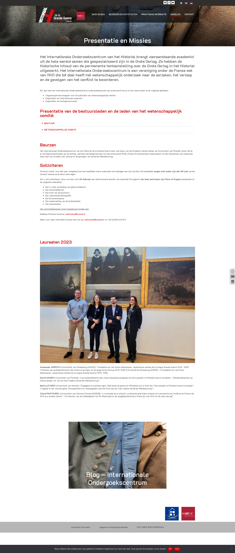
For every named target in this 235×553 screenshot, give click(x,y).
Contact (189, 14)
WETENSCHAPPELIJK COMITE (60, 129)
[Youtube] (173, 2)
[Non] (231, 549)
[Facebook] (165, 2)
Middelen (175, 14)
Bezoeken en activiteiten (123, 14)
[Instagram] (169, 2)
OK (170, 549)
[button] (117, 123)
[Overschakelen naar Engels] (186, 3)
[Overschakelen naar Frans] (181, 3)
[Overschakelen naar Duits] (191, 3)
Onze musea (98, 14)
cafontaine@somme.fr (75, 214)
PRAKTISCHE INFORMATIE (153, 14)
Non (177, 549)
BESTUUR (49, 123)
